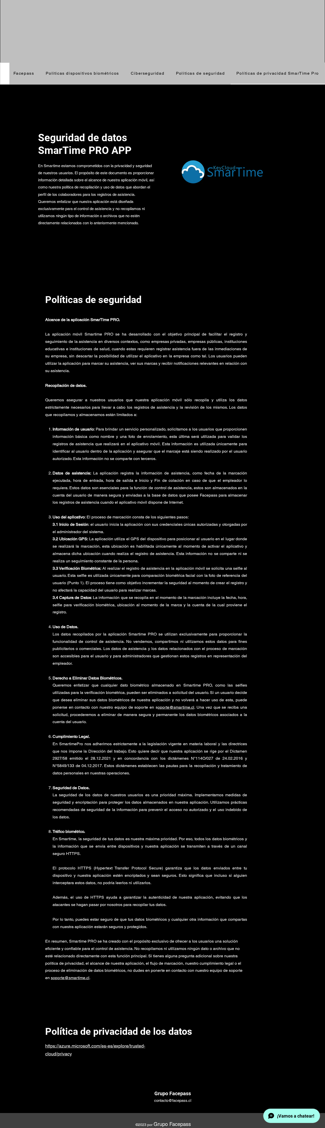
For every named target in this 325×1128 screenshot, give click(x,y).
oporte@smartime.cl (176, 707)
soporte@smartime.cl (70, 977)
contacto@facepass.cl (172, 1100)
